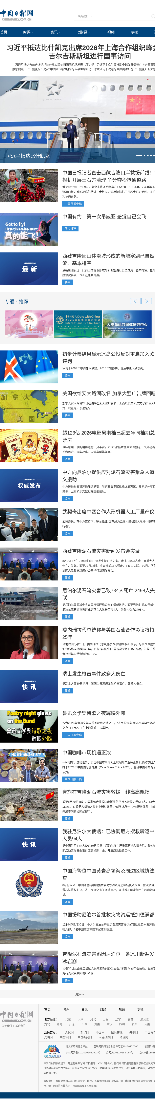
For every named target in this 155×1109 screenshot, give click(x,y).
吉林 (130, 1019)
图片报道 (70, 228)
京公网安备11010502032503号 (83, 1052)
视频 (111, 32)
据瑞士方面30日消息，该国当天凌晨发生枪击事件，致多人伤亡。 (103, 683)
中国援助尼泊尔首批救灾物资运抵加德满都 (108, 914)
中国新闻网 (85, 1037)
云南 (147, 1024)
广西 (84, 1024)
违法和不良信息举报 (77, 1046)
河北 (93, 1019)
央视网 (133, 1032)
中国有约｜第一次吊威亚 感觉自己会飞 (104, 216)
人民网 (69, 1032)
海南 (97, 1024)
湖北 (47, 1024)
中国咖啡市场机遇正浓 (86, 752)
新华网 (85, 1032)
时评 (26, 32)
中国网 (100, 1032)
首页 (3, 32)
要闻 (67, 282)
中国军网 (65, 1037)
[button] (139, 155)
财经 (103, 1009)
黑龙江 (144, 1019)
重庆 (109, 1024)
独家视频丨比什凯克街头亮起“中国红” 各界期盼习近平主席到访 (51, 69)
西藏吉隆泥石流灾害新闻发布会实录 (101, 551)
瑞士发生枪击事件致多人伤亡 (93, 673)
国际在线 (117, 1032)
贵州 (134, 1024)
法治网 (124, 1037)
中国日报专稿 (73, 203)
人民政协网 (106, 1037)
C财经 (82, 32)
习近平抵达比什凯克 (28, 156)
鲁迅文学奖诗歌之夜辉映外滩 (93, 713)
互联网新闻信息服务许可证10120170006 (116, 1046)
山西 (105, 1019)
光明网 (48, 1037)
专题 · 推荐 (16, 301)
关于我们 (7, 1026)
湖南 (59, 1024)
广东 (72, 1024)
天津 (80, 1019)
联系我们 (20, 1026)
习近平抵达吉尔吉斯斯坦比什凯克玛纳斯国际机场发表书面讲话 (54, 64)
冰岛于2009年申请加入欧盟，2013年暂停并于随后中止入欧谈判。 (104, 368)
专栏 (134, 32)
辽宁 (118, 1019)
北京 (68, 1019)
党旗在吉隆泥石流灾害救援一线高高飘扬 (106, 792)
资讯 (54, 32)
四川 (122, 1024)
